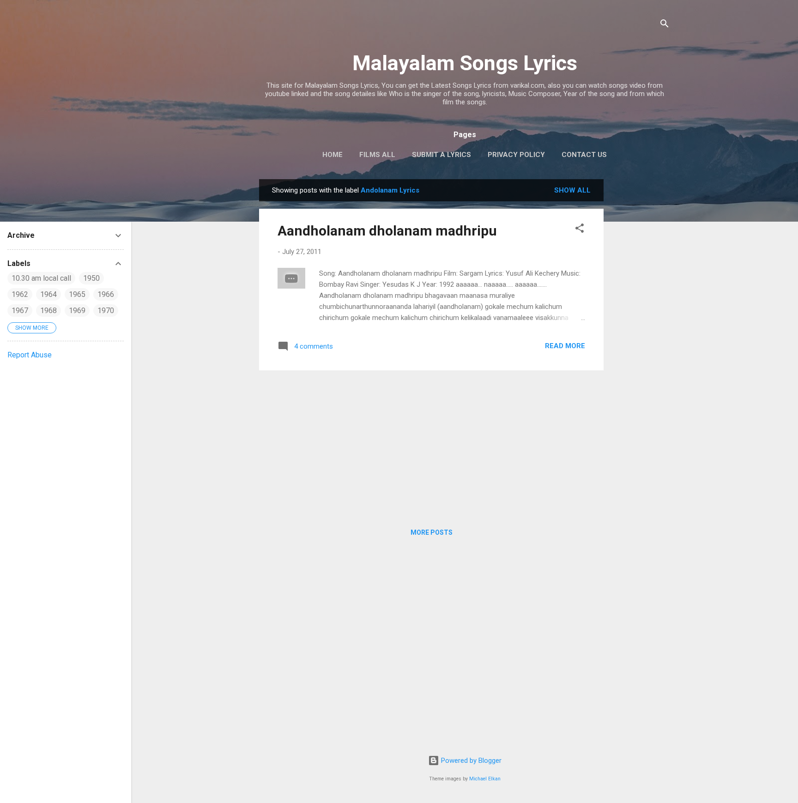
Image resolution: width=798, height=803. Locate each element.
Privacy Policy (516, 155)
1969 (77, 310)
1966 (105, 294)
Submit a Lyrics (441, 155)
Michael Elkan (485, 779)
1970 (105, 310)
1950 (91, 278)
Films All (377, 155)
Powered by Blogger (470, 760)
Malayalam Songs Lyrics (464, 63)
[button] (579, 230)
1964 (48, 294)
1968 (48, 310)
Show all (572, 190)
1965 (77, 294)
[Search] (664, 25)
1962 (20, 294)
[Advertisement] (640, 317)
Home (332, 155)
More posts (432, 532)
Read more (565, 346)
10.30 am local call (41, 278)
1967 (20, 310)
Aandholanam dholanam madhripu (387, 231)
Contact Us (584, 155)
